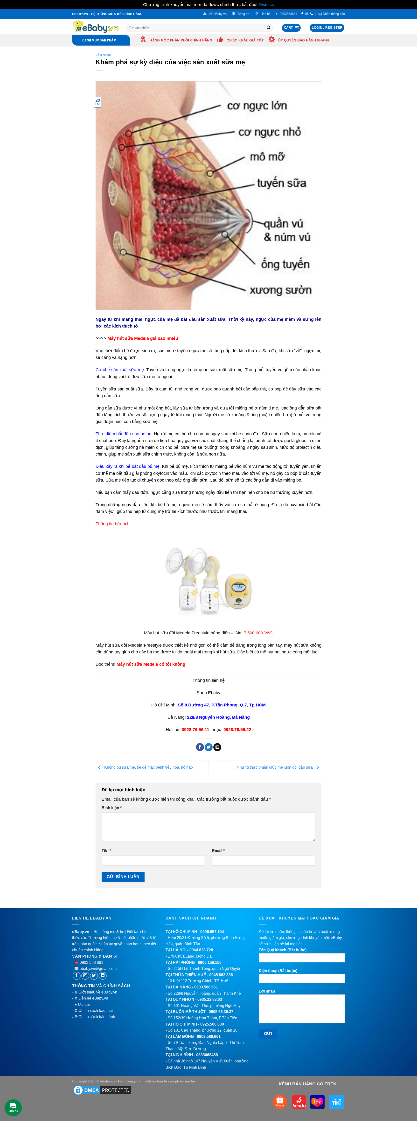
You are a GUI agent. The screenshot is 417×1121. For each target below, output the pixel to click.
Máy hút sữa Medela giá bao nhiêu (142, 338)
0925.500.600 (212, 1024)
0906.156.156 (210, 962)
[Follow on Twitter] (94, 976)
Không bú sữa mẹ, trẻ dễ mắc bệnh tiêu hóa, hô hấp (148, 767)
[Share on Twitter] (209, 747)
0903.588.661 (206, 987)
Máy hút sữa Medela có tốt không (151, 664)
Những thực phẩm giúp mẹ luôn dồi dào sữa (275, 767)
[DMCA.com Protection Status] (102, 1090)
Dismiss (266, 4)
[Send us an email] (307, 14)
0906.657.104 (212, 932)
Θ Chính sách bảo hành (95, 1017)
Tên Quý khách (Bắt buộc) (282, 950)
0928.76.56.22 (237, 729)
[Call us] (311, 14)
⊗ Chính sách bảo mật (93, 1010)
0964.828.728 (201, 950)
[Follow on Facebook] (302, 14)
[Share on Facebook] (200, 747)
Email (218, 851)
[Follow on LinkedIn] (103, 976)
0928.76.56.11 (195, 729)
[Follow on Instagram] (85, 976)
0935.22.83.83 (209, 999)
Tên (106, 851)
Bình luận (112, 808)
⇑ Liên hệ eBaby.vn (91, 998)
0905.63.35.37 (221, 1012)
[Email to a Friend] (217, 747)
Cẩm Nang (103, 55)
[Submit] (268, 28)
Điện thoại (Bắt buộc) (278, 971)
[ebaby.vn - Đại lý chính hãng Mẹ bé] (95, 26)
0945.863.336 (221, 975)
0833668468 (207, 1055)
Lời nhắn (267, 991)
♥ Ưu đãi (82, 1004)
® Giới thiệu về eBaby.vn (96, 992)
